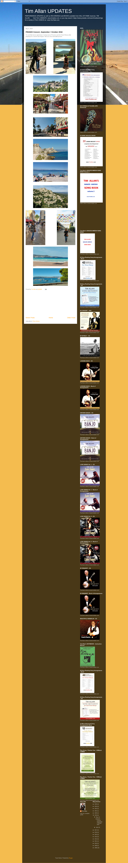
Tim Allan (84, 811)
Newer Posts (30, 318)
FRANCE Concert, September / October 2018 (44, 32)
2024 (96, 806)
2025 (96, 804)
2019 (96, 815)
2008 (96, 847)
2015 (96, 834)
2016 (96, 832)
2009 (96, 845)
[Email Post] (45, 289)
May (97, 817)
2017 (96, 830)
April (97, 827)
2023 (96, 808)
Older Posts (71, 318)
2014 (96, 836)
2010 (96, 843)
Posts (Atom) (36, 321)
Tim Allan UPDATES (48, 11)
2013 (96, 839)
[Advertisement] (50, 303)
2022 (96, 810)
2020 (96, 813)
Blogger (71, 858)
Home (51, 318)
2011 (96, 841)
